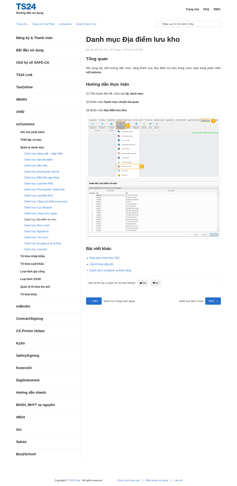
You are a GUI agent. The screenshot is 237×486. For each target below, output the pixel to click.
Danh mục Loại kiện (35, 249)
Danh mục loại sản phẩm (38, 159)
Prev (95, 301)
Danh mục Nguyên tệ (36, 231)
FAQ (206, 9)
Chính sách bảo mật (128, 480)
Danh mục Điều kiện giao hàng (41, 177)
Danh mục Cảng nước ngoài (40, 213)
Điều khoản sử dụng (157, 480)
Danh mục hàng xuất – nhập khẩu (43, 153)
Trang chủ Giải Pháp (43, 24)
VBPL (217, 9)
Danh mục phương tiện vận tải (41, 171)
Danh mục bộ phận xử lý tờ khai (42, 243)
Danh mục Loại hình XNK (38, 183)
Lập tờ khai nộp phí (101, 264)
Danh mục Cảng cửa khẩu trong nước (46, 201)
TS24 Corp (74, 480)
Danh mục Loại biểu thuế (38, 195)
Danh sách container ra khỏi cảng (110, 270)
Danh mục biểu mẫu (35, 165)
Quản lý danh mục (86, 24)
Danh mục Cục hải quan (38, 207)
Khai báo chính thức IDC (105, 257)
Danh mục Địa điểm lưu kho (40, 219)
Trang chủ (192, 9)
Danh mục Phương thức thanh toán (44, 189)
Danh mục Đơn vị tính (36, 225)
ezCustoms (65, 24)
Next (211, 301)
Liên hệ (178, 480)
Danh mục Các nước (36, 237)
